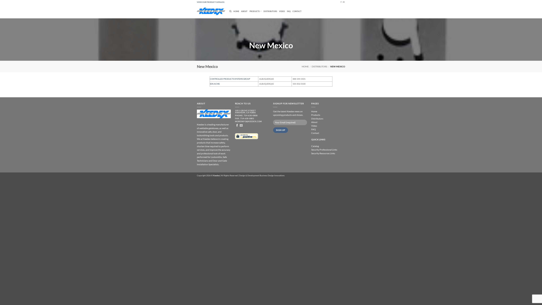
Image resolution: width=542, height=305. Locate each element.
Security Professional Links (324, 149)
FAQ (289, 11)
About (244, 11)
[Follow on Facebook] (341, 2)
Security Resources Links (323, 153)
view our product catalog (210, 2)
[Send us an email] (344, 2)
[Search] (230, 11)
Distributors (270, 11)
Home (236, 11)
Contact (296, 11)
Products (255, 11)
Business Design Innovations (272, 175)
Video (282, 11)
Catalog (315, 146)
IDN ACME (215, 84)
